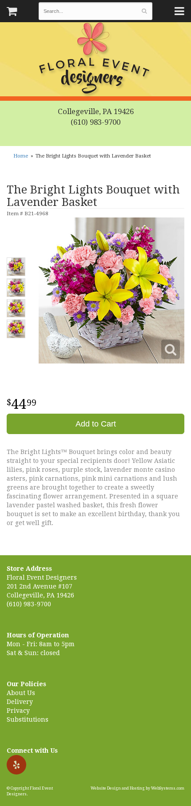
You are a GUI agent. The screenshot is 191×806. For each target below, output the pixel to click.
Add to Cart (96, 423)
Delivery (20, 701)
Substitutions (27, 719)
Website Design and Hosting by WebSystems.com (137, 788)
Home (20, 156)
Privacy (18, 710)
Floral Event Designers (95, 60)
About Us (21, 692)
